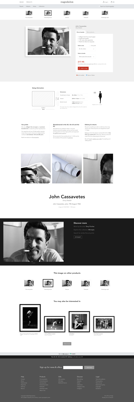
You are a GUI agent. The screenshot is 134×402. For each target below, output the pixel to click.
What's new (42, 390)
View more (67, 344)
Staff (21, 335)
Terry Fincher (79, 28)
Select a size (87, 45)
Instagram (79, 388)
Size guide (93, 45)
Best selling (80, 379)
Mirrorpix (91, 230)
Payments (23, 384)
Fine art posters (43, 379)
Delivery (87, 133)
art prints (92, 41)
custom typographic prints (44, 397)
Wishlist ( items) (62, 383)
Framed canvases (44, 384)
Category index (81, 386)
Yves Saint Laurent (98, 334)
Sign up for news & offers (51, 367)
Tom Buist (71, 335)
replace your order (97, 139)
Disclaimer (98, 388)
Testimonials (24, 383)
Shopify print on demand (107, 397)
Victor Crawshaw (48, 335)
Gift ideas (60, 381)
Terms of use (99, 383)
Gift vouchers (61, 379)
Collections (41, 6)
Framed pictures (44, 381)
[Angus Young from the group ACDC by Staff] (30, 318)
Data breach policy (100, 384)
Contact (23, 379)
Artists (34, 6)
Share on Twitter (91, 75)
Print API (106, 395)
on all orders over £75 (67, 357)
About (22, 381)
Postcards (42, 386)
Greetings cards (43, 388)
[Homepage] (67, 2)
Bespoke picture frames (32, 397)
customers (70, 137)
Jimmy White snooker (50, 334)
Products (29, 2)
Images (22, 2)
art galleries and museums (59, 133)
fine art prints (35, 137)
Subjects (28, 6)
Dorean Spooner (97, 335)
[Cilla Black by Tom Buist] (79, 321)
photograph (78, 237)
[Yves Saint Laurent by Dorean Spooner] (104, 324)
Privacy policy (99, 381)
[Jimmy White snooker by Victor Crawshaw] (54, 324)
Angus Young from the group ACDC (29, 334)
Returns (23, 388)
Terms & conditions (100, 379)
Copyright (98, 386)
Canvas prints (43, 383)
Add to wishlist (81, 75)
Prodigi (111, 395)
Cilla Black (71, 334)
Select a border (81, 53)
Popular (21, 6)
